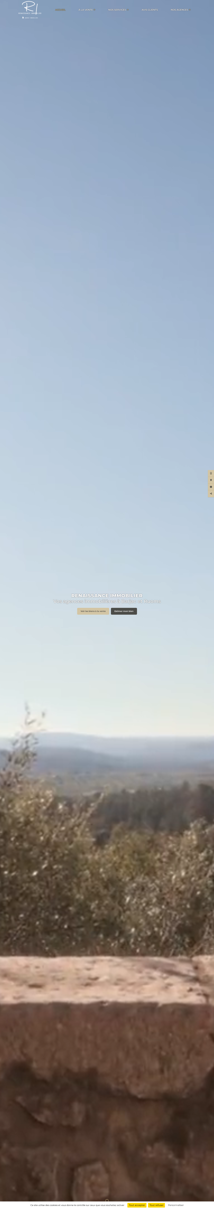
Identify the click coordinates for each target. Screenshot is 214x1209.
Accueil (60, 9)
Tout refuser (156, 1205)
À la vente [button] (85, 9)
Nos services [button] (117, 9)
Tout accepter (137, 1205)
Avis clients (150, 9)
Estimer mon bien (123, 611)
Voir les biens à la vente (93, 611)
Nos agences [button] (179, 9)
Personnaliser (176, 1205)
